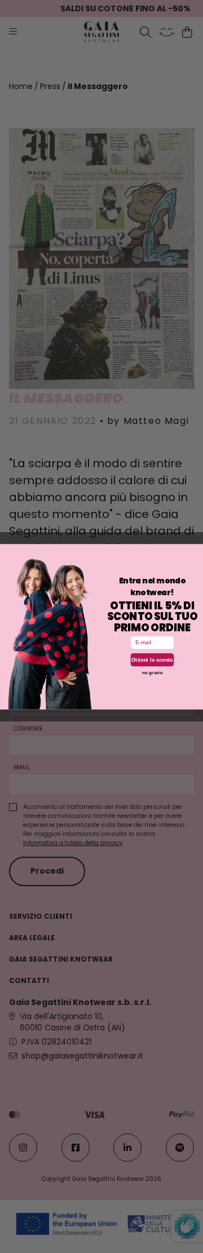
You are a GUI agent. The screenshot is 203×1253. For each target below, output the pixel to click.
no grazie (152, 672)
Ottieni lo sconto (152, 659)
